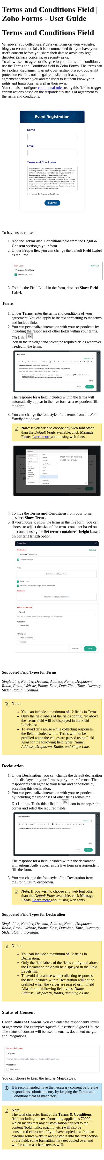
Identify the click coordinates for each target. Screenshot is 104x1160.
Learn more (41, 437)
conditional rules (51, 88)
